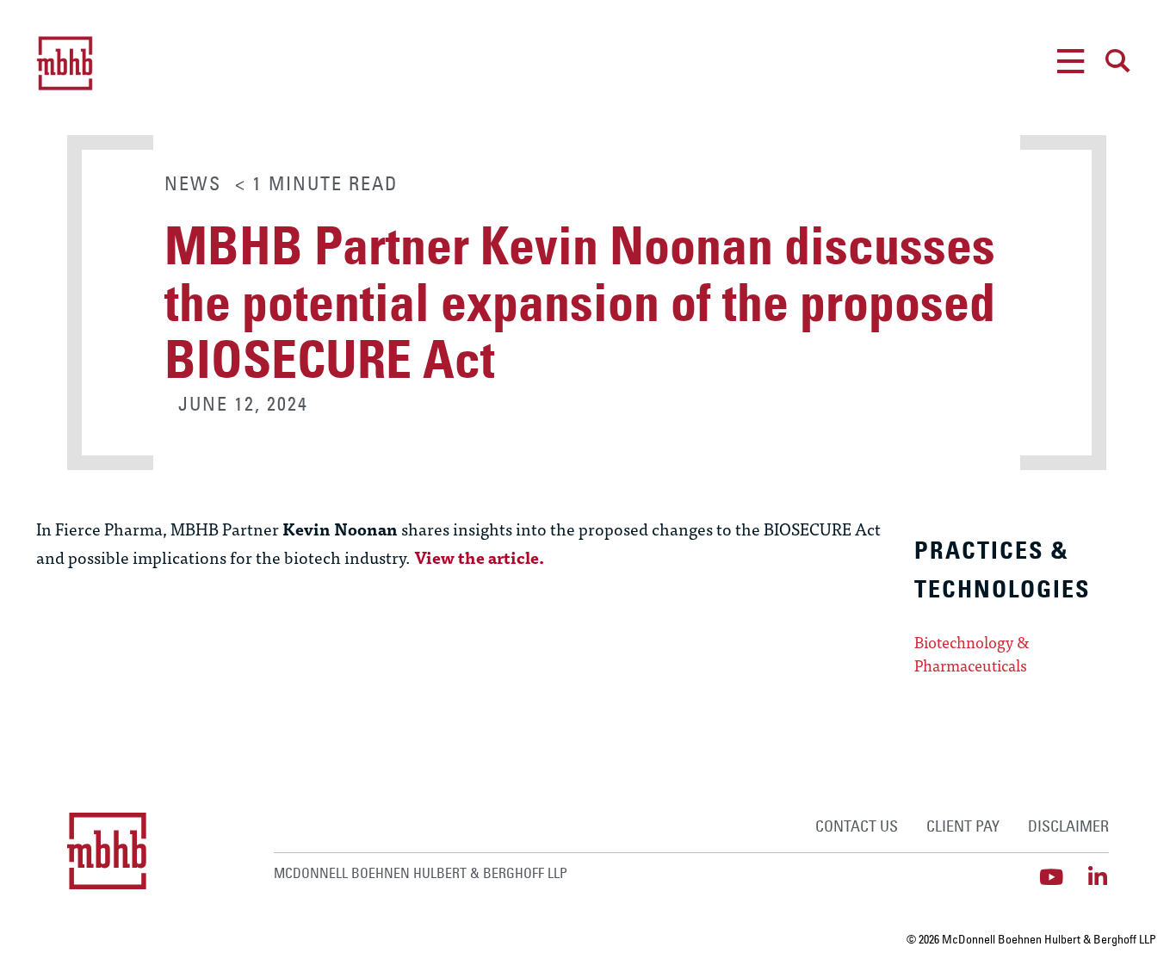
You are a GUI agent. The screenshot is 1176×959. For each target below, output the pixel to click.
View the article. (479, 556)
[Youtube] (1051, 877)
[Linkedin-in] (1098, 877)
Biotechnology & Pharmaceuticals (972, 653)
